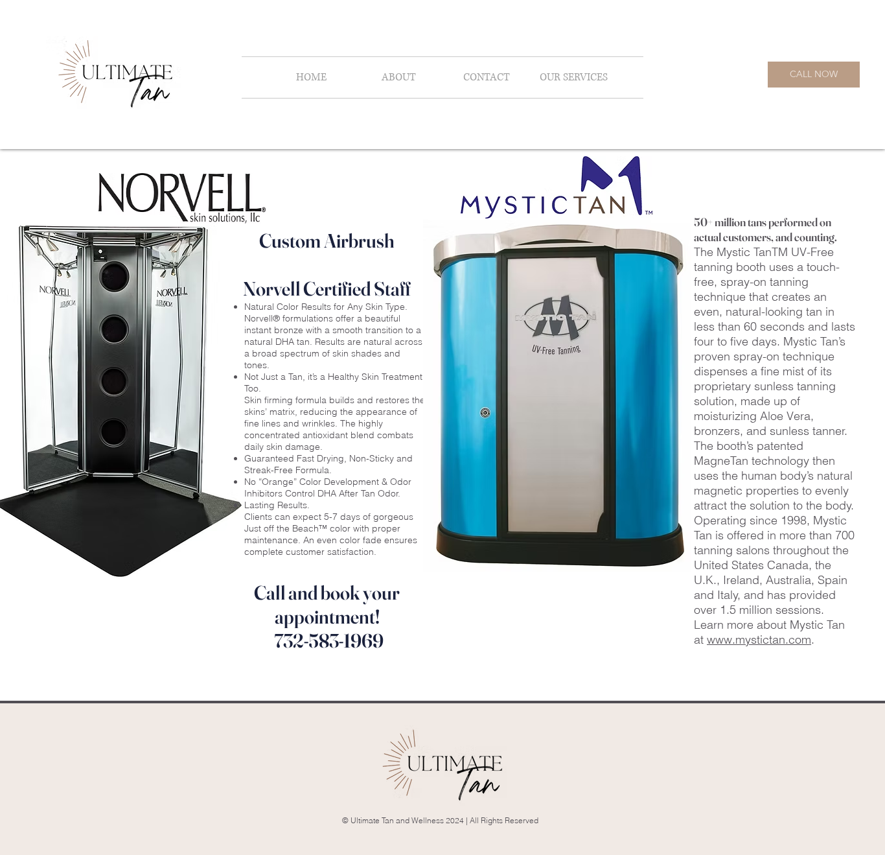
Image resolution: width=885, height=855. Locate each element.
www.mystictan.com (759, 639)
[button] (573, 77)
